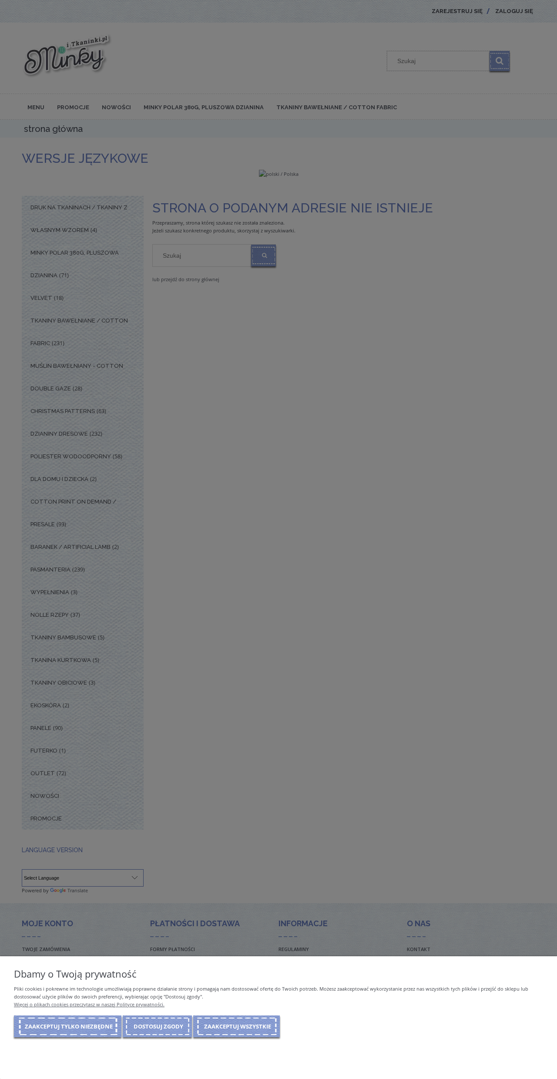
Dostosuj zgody (158, 1026)
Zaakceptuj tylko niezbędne (69, 1026)
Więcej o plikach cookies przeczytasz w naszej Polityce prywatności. (89, 1004)
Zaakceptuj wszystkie (237, 1026)
